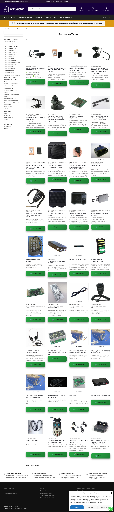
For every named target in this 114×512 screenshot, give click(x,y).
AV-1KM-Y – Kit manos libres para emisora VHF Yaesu (56, 441)
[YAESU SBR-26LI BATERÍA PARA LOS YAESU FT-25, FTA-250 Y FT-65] (35, 150)
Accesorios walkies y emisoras (12, 75)
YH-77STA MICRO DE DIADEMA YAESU (32, 351)
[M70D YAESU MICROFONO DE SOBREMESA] (35, 102)
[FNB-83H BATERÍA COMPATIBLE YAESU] (100, 246)
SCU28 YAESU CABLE (32, 440)
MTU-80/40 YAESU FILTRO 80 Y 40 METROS (100, 351)
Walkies (6, 128)
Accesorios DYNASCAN (11, 52)
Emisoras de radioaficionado (11, 83)
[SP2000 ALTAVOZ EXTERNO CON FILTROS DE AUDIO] (79, 198)
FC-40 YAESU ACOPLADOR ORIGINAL (99, 214)
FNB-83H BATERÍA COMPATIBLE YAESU (97, 260)
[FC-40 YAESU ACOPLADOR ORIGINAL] (100, 198)
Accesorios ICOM (9, 56)
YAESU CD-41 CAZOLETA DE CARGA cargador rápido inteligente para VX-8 (100, 442)
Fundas (6, 92)
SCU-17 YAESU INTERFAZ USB (100, 396)
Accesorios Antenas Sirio (11, 46)
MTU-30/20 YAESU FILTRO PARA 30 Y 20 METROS (34, 396)
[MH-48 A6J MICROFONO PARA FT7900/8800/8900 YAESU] (35, 198)
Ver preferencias (105, 507)
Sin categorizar (8, 126)
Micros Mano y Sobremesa (33, 65)
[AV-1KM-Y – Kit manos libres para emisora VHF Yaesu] (57, 426)
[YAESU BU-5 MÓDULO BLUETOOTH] (79, 102)
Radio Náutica (7, 111)
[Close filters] (23, 32)
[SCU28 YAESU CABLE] (35, 426)
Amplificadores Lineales (10, 79)
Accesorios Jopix (9, 58)
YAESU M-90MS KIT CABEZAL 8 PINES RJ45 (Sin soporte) (35, 69)
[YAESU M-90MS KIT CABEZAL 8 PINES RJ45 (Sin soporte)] (35, 53)
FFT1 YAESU (73, 396)
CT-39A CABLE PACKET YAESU (76, 306)
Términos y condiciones (47, 495)
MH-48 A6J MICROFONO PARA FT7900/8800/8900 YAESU (34, 215)
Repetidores (7, 119)
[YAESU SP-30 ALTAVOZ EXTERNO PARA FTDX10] (57, 150)
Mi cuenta (81, 10)
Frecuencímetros (8, 88)
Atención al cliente (93, 10)
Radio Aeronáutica (9, 109)
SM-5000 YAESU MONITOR (77, 260)
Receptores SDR (8, 117)
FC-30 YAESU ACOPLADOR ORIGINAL (56, 262)
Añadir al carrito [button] (35, 87)
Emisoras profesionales (10, 86)
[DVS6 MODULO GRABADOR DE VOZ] (35, 292)
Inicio (5, 29)
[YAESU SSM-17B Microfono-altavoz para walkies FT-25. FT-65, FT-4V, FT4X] (79, 150)
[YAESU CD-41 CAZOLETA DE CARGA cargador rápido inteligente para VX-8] (100, 426)
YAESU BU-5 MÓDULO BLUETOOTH (76, 117)
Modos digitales (8, 106)
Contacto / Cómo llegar (10, 493)
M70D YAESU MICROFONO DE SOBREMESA (35, 118)
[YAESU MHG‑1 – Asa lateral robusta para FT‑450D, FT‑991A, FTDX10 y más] (100, 102)
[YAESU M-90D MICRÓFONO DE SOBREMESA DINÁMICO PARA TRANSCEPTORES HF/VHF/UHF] (100, 53)
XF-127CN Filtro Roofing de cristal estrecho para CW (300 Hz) (57, 352)
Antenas (6, 81)
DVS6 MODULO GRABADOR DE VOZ (35, 306)
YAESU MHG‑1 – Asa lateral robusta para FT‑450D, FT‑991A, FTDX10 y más (99, 118)
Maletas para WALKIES (10, 98)
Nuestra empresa (9, 491)
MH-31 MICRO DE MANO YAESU (98, 306)
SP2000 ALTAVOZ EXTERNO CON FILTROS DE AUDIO (78, 214)
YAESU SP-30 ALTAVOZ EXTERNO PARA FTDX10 (55, 166)
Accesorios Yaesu (31, 66)
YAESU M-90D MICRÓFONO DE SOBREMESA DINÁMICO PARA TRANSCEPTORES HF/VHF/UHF (100, 70)
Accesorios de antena (10, 41)
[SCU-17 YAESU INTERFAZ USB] (100, 382)
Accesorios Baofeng (10, 50)
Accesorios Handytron (11, 54)
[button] (110, 493)
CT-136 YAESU (95, 165)
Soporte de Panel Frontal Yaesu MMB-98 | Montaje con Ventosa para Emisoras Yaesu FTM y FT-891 (57, 119)
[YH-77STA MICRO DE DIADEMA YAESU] (35, 337)
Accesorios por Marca (14, 29)
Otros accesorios (9, 72)
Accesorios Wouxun (10, 68)
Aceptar (77, 507)
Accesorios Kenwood (10, 60)
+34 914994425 (24, 1)
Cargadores (72, 65)
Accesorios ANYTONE (10, 48)
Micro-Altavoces (74, 162)
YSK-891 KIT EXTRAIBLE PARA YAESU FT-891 (78, 441)
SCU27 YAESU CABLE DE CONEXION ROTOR (55, 306)
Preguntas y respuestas (47, 498)
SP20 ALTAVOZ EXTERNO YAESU (55, 214)
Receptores (7, 115)
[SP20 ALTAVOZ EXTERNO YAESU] (57, 198)
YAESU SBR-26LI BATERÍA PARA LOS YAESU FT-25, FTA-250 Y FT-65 (35, 167)
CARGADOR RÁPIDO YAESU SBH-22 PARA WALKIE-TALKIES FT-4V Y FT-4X (78, 68)
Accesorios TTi (9, 66)
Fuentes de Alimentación (10, 90)
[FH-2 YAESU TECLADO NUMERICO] (35, 246)
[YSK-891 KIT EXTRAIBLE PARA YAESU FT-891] (79, 426)
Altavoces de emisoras (10, 77)
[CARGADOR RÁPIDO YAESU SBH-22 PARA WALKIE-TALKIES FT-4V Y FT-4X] (79, 53)
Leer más (100, 184)
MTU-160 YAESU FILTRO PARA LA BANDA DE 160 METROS (78, 351)
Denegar (91, 507)
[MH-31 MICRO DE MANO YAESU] (100, 292)
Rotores (6, 122)
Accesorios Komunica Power (12, 62)
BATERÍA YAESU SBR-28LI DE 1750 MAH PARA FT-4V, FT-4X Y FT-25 (57, 69)
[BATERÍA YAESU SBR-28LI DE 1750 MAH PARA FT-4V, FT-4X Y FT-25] (57, 53)
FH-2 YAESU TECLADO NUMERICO (33, 260)
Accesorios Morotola (10, 64)
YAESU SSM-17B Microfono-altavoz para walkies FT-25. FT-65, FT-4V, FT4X (78, 167)
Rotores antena (8, 124)
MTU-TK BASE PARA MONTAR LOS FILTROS (57, 396)
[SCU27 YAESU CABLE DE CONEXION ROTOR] (57, 292)
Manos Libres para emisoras (11, 100)
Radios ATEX (7, 113)
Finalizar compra (105, 10)
